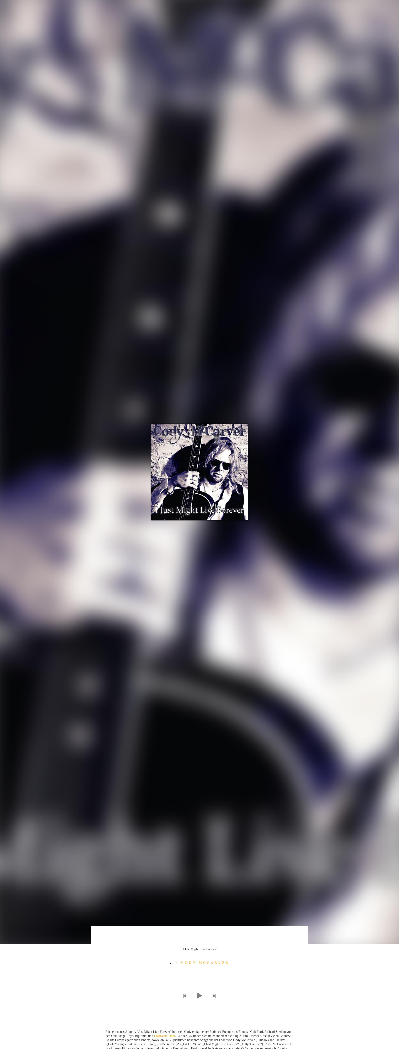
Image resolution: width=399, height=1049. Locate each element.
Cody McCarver (205, 962)
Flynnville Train (164, 1036)
